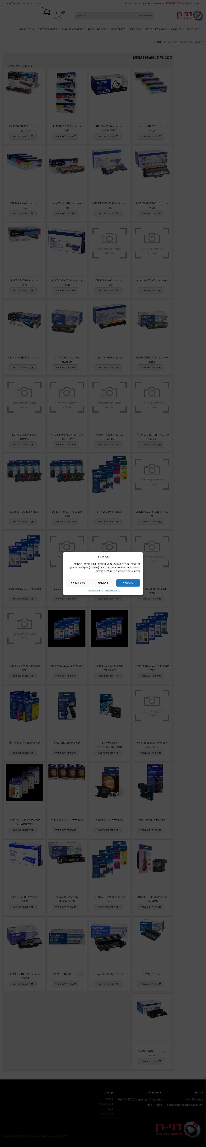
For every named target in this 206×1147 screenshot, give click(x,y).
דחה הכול (103, 582)
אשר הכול (128, 582)
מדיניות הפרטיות (112, 590)
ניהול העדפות (78, 582)
